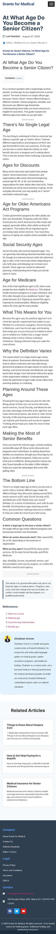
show (19, 78)
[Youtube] (23, 911)
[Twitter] (16, 911)
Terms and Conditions (12, 870)
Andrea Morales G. (39, 43)
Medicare (33, 289)
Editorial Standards (11, 847)
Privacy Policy (9, 865)
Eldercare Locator (16, 614)
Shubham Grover (21, 43)
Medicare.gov (14, 618)
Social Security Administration (21, 622)
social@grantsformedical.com (20, 893)
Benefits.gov (13, 627)
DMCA (6, 880)
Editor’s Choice (9, 852)
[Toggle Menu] (51, 4)
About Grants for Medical (14, 836)
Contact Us (8, 841)
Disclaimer (7, 875)
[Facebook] (10, 911)
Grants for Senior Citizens (16, 50)
